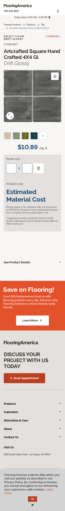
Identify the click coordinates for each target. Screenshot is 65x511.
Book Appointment (26, 378)
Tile (42, 24)
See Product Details (17, 262)
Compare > (53, 36)
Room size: (13, 158)
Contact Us (11, 437)
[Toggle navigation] (58, 11)
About (8, 429)
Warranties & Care (16, 420)
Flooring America (12, 24)
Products (30, 24)
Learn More (30, 320)
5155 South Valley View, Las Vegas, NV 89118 (27, 454)
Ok (32, 499)
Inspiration (11, 412)
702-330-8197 (11, 11)
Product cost (14, 183)
